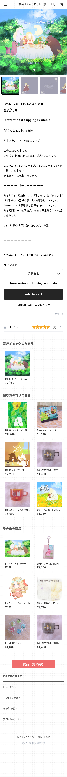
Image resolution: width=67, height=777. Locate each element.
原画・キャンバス (12, 719)
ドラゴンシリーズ (12, 686)
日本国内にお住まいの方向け (34, 304)
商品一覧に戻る (33, 664)
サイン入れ (11, 265)
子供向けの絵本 (12, 697)
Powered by (29, 742)
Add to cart (33, 294)
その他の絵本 (10, 708)
